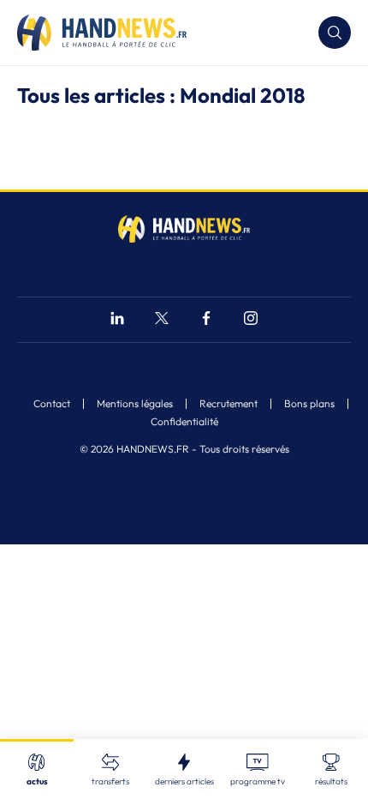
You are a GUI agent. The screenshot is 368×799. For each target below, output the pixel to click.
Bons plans (309, 404)
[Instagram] (251, 320)
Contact (51, 404)
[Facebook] (206, 320)
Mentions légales (135, 404)
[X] (162, 320)
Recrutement (228, 404)
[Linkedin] (117, 320)
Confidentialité (184, 422)
